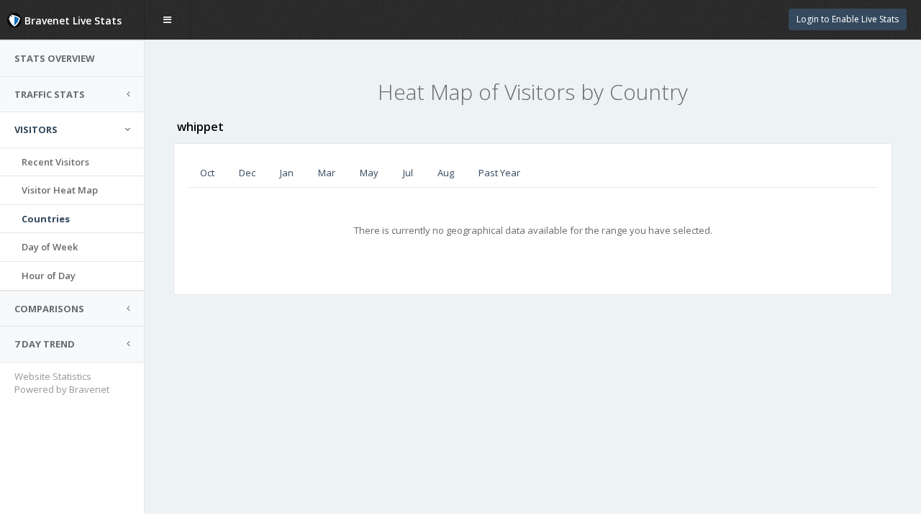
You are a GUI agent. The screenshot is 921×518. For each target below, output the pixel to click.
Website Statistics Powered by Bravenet (61, 383)
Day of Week (50, 246)
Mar (326, 172)
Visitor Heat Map (60, 189)
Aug (445, 172)
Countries (46, 218)
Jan (287, 172)
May (369, 172)
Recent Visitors (55, 161)
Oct (207, 172)
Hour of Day (49, 275)
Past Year (499, 172)
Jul (408, 172)
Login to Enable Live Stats (848, 19)
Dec (247, 172)
